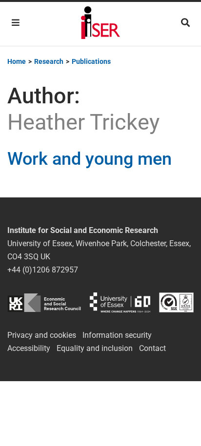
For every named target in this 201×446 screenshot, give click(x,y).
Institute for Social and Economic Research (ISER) (100, 23)
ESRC (44, 302)
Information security (117, 335)
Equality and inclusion (95, 348)
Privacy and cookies (41, 335)
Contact (152, 348)
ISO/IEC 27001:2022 (176, 302)
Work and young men (89, 159)
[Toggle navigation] (15, 23)
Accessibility (28, 348)
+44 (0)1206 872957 (42, 269)
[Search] (185, 23)
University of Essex (120, 302)
